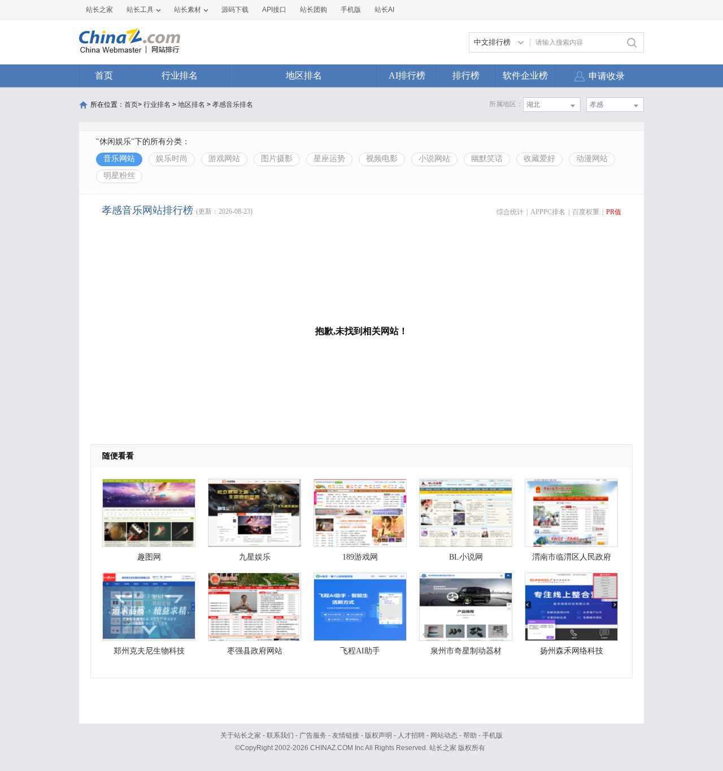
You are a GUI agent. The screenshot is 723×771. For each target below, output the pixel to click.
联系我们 (280, 735)
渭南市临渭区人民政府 (571, 557)
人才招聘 (411, 735)
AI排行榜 (407, 75)
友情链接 (345, 735)
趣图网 (149, 557)
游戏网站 (224, 158)
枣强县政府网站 (254, 651)
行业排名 (180, 75)
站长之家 (99, 10)
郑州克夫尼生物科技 (149, 651)
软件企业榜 (525, 75)
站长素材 (187, 10)
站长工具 (140, 10)
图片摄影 (277, 158)
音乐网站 (119, 158)
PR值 (613, 212)
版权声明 (378, 735)
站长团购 (313, 10)
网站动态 (444, 735)
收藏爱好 (539, 158)
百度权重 (585, 212)
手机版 (492, 735)
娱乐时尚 (172, 158)
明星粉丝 (119, 175)
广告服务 (312, 735)
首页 (104, 75)
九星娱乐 (255, 557)
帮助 (470, 735)
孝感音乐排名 (232, 105)
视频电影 (382, 158)
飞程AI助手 (360, 651)
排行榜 (466, 75)
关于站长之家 (240, 735)
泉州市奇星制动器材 (466, 651)
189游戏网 (360, 557)
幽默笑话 (487, 158)
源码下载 (235, 10)
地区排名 (304, 75)
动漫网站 (592, 158)
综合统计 (510, 212)
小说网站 (434, 158)
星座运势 (329, 158)
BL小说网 (466, 557)
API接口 (274, 10)
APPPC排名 (547, 212)
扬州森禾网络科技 (571, 651)
